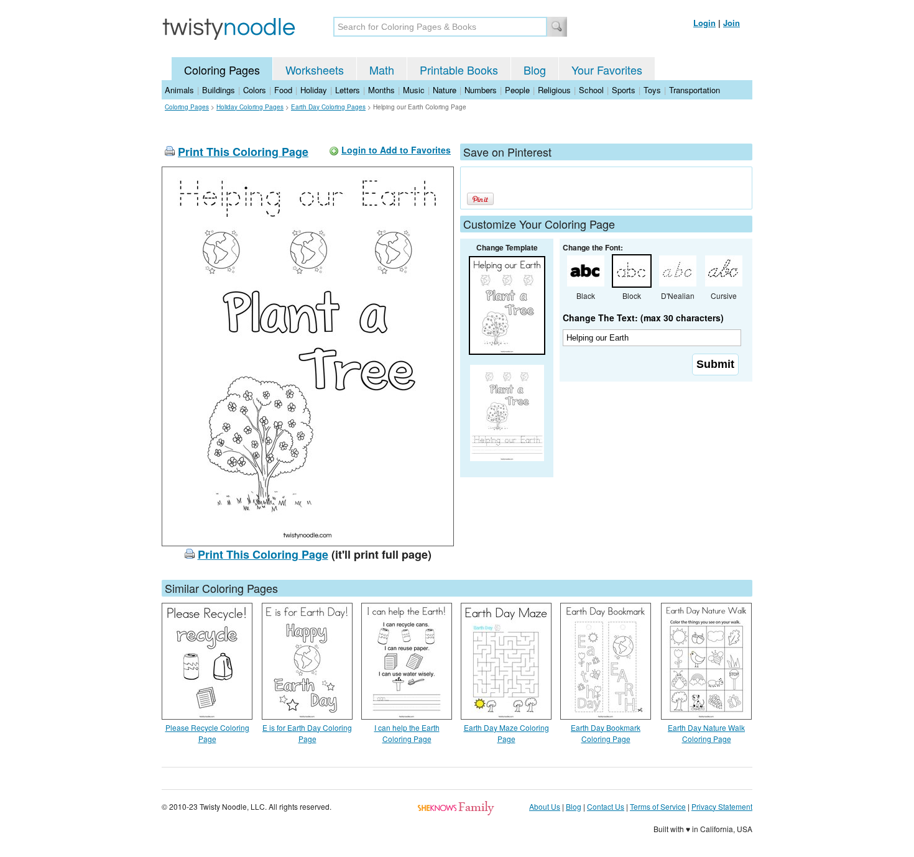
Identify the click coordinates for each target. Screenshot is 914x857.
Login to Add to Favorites (396, 150)
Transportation (694, 90)
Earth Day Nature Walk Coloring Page (706, 733)
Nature (444, 90)
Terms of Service (658, 806)
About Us (544, 806)
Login (704, 23)
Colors (254, 90)
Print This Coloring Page (243, 152)
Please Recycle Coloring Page (207, 733)
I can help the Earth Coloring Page (407, 733)
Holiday (313, 90)
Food (283, 90)
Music (414, 90)
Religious (554, 90)
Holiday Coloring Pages (250, 107)
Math (381, 70)
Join (731, 23)
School (591, 90)
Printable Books (459, 70)
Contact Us (605, 806)
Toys (652, 90)
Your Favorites (606, 70)
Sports (623, 90)
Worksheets (314, 70)
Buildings (218, 90)
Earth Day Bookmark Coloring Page (605, 733)
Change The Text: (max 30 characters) (643, 317)
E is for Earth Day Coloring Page (307, 733)
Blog (535, 70)
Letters (347, 90)
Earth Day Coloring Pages (328, 107)
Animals (179, 90)
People (517, 90)
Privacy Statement (721, 806)
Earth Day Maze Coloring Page (506, 733)
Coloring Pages (222, 70)
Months (381, 90)
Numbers (480, 90)
